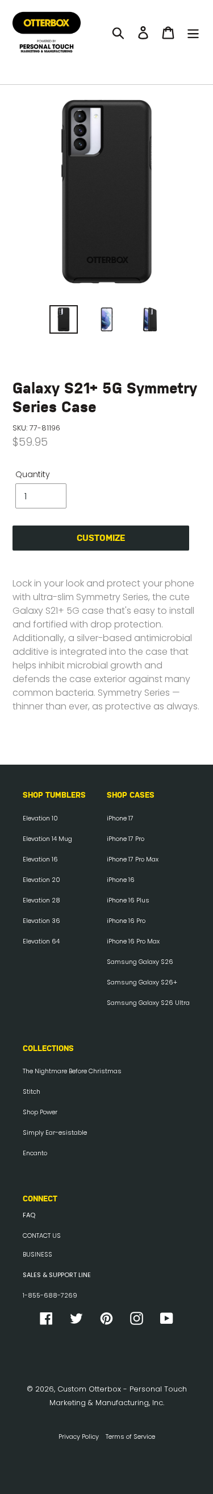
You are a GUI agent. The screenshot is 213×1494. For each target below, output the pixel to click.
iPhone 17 (120, 818)
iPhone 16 (121, 879)
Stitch (31, 1091)
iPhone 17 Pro (125, 838)
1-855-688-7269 (50, 1295)
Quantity (32, 474)
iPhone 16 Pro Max (133, 941)
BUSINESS (37, 1254)
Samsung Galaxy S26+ (142, 982)
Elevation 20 (41, 879)
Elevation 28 (41, 900)
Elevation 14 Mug (47, 838)
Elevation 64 (41, 941)
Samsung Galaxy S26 (140, 961)
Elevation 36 (41, 920)
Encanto (35, 1153)
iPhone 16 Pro (126, 920)
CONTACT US (42, 1235)
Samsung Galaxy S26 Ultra (148, 1002)
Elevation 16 (40, 859)
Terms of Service (130, 1436)
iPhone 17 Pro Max (132, 859)
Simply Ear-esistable (55, 1132)
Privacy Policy (79, 1436)
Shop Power (40, 1112)
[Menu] (193, 32)
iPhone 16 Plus (128, 900)
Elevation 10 (40, 818)
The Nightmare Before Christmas (72, 1071)
